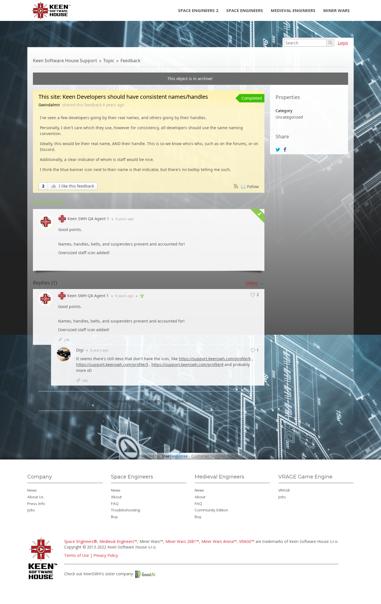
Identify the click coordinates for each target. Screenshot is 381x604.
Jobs (31, 509)
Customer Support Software (217, 456)
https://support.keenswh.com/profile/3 (112, 364)
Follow (253, 186)
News (32, 490)
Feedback (130, 60)
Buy (114, 516)
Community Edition (211, 509)
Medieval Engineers (293, 10)
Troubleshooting (125, 509)
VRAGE (284, 490)
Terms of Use (76, 555)
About (116, 496)
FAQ (115, 503)
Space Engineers (244, 10)
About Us (35, 496)
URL (67, 340)
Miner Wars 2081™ (182, 541)
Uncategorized (289, 117)
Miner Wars (336, 10)
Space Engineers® (80, 541)
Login (343, 42)
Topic (108, 60)
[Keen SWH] (44, 579)
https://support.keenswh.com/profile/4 (187, 364)
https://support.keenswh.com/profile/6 (215, 358)
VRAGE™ (246, 541)
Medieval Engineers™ (118, 541)
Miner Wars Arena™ (219, 541)
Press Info (36, 503)
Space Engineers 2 (198, 10)
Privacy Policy (105, 555)
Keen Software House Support (65, 60)
